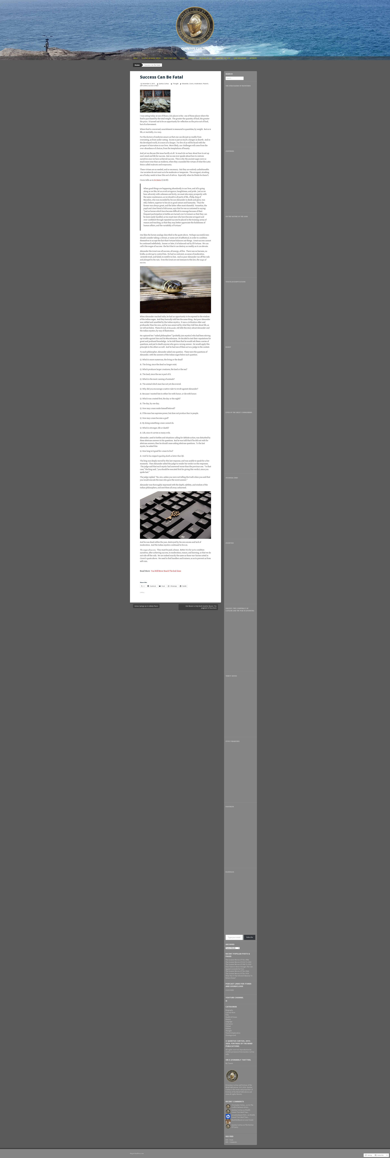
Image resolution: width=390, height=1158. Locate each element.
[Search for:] (235, 78)
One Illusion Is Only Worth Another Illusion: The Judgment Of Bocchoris (201, 607)
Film (227, 1015)
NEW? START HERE (170, 58)
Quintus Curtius (195, 48)
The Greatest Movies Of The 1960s (237, 971)
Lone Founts (249, 1120)
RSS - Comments (231, 1142)
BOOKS (182, 58)
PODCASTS (192, 58)
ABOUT (135, 58)
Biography (229, 1010)
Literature (229, 1024)
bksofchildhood (236, 1120)
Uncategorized (231, 1035)
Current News (230, 1013)
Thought (175, 84)
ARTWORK (253, 58)
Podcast (228, 1026)
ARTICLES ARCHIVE (205, 58)
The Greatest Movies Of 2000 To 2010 (238, 964)
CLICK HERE (230, 990)
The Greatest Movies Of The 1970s (237, 974)
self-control (143, 86)
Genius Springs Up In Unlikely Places (146, 606)
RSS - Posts (229, 1140)
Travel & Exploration (233, 1033)
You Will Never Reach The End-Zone (166, 571)
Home (137, 65)
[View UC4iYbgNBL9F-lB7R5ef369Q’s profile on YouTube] (226, 1001)
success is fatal (153, 86)
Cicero (191, 84)
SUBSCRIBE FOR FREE (223, 58)
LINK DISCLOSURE (240, 58)
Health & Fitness (231, 1017)
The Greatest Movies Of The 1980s (237, 960)
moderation (198, 84)
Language (229, 1022)
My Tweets (229, 1063)
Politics (228, 1029)
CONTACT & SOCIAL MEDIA (151, 58)
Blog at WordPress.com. (137, 1153)
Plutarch (205, 84)
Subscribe (249, 937)
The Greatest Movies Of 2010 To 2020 (238, 962)
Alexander (185, 84)
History (228, 1019)
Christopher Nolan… (238, 1105)
